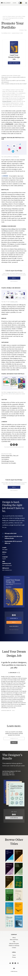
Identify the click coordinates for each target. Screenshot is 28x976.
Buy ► (14, 278)
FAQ (14, 941)
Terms (14, 955)
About (14, 937)
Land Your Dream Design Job (10, 16)
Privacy (14, 957)
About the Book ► (14, 281)
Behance (6, 231)
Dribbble (23, 229)
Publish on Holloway (14, 945)
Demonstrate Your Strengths (8, 463)
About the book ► (14, 63)
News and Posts (14, 939)
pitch (19, 430)
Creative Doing (5, 774)
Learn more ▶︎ (14, 817)
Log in (14, 3)
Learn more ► (14, 618)
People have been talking (8, 229)
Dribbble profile (13, 301)
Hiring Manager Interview (7, 461)
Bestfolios (4, 192)
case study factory (6, 328)
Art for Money (5, 773)
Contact (14, 947)
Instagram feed (10, 392)
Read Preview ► (14, 626)
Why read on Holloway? (14, 629)
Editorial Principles (14, 943)
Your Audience (5, 459)
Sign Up (14, 742)
